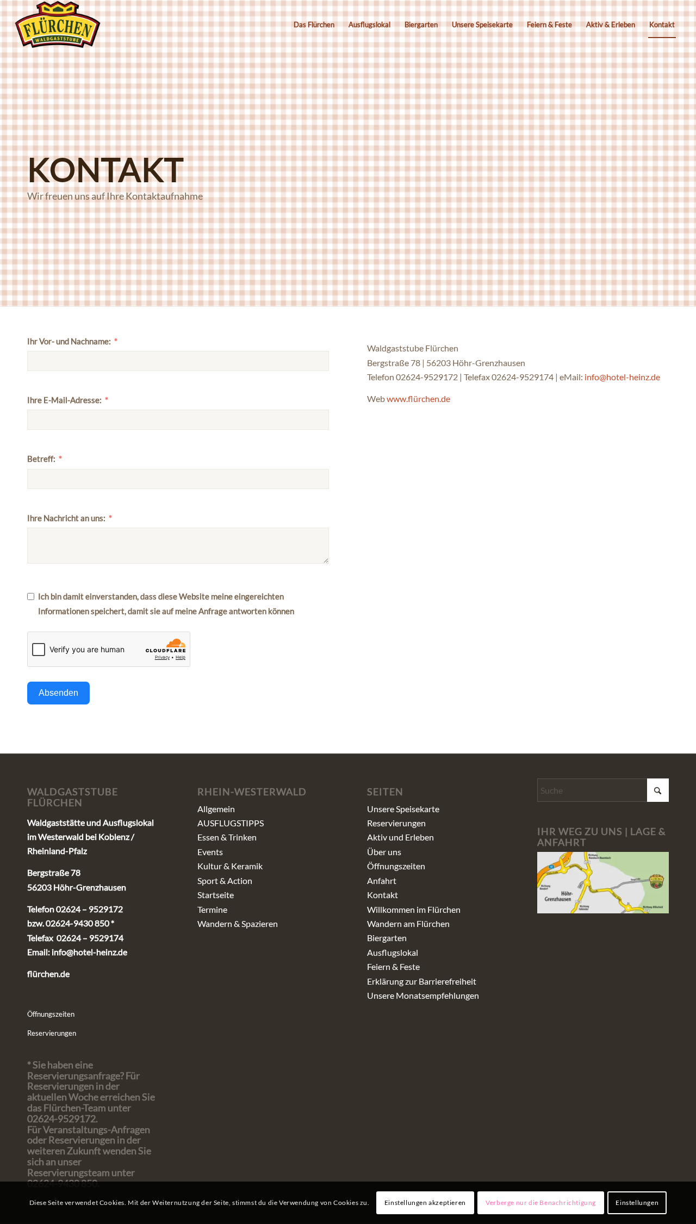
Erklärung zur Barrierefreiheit (421, 981)
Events (210, 851)
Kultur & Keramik (230, 866)
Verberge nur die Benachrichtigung (541, 1202)
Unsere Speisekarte (403, 808)
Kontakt (382, 894)
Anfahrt (381, 880)
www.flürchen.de (418, 398)
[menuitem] (314, 24)
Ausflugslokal (392, 952)
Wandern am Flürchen (408, 923)
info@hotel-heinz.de (622, 377)
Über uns (384, 851)
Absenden (58, 692)
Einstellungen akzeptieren (425, 1202)
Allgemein (216, 808)
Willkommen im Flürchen (414, 909)
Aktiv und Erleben (400, 837)
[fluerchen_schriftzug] (58, 24)
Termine (212, 909)
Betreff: (41, 458)
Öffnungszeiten (50, 1014)
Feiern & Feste (393, 966)
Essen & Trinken (227, 837)
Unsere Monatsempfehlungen (423, 995)
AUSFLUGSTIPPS (230, 823)
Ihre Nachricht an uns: (66, 518)
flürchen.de (48, 973)
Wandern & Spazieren (237, 923)
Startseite (215, 894)
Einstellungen (637, 1202)
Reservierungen (51, 1033)
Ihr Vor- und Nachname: (69, 341)
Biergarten (387, 937)
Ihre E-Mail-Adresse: (64, 400)
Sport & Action (224, 880)
